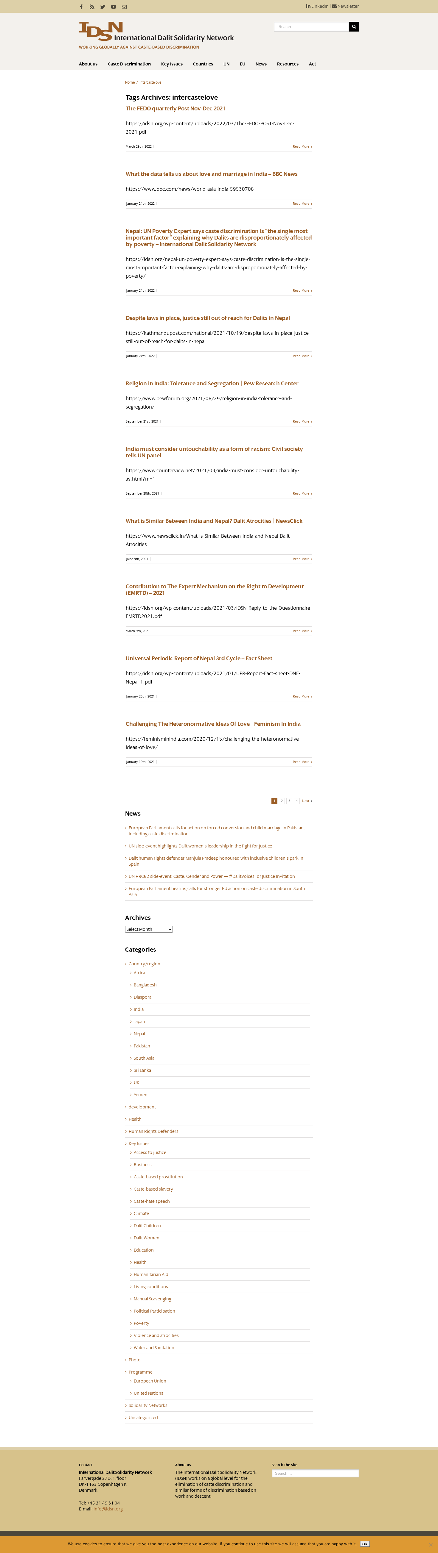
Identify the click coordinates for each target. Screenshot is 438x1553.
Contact (86, 1465)
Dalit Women (146, 1238)
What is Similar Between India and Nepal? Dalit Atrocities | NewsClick (214, 521)
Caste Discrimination (129, 64)
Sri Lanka (142, 1070)
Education (144, 1250)
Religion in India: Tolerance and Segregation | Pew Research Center (212, 383)
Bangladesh (145, 985)
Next (305, 801)
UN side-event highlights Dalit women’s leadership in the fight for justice (200, 846)
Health (135, 1119)
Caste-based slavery (153, 1189)
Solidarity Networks (148, 1405)
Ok (364, 1544)
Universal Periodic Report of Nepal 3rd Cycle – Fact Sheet (199, 658)
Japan (139, 1021)
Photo (135, 1360)
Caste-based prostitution (158, 1177)
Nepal (139, 1033)
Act (312, 64)
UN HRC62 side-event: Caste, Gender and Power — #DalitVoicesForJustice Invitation (212, 876)
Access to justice (150, 1152)
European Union (150, 1381)
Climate (141, 1213)
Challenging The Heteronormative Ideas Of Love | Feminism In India (213, 724)
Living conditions (151, 1286)
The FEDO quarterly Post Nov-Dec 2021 (176, 108)
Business (143, 1164)
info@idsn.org (108, 1509)
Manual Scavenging (152, 1299)
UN (226, 64)
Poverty (141, 1323)
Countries (203, 64)
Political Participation (154, 1311)
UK (136, 1082)
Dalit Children (147, 1225)
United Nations (148, 1393)
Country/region (144, 963)
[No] (431, 1545)
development (142, 1107)
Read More (301, 146)
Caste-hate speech (152, 1201)
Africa (139, 972)
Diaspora (142, 997)
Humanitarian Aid (151, 1274)
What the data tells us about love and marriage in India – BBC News (212, 174)
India (139, 1009)
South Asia (144, 1058)
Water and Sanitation (154, 1347)
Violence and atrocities (156, 1335)
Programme (141, 1372)
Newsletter (348, 6)
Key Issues (172, 64)
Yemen (140, 1094)
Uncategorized (143, 1417)
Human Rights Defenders (153, 1131)
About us (88, 64)
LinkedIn (319, 6)
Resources (288, 64)
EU (242, 64)
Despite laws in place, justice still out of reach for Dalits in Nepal (208, 318)
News (261, 64)
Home (130, 82)
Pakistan (142, 1046)
